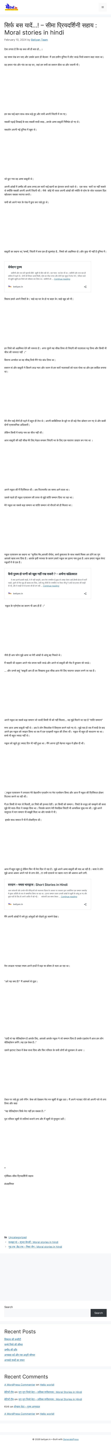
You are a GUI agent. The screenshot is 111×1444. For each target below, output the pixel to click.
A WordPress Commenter (19, 1384)
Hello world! (47, 1384)
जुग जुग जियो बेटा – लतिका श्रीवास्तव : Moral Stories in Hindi (50, 1392)
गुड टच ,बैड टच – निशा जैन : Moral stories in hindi (35, 1246)
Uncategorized (18, 1237)
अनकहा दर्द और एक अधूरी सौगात (19, 1354)
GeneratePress (71, 1439)
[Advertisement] (55, 91)
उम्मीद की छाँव (10, 1349)
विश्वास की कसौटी (12, 1339)
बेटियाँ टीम (9, 1392)
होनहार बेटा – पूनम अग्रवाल (27, 1406)
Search (8, 1307)
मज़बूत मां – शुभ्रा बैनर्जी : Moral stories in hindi (33, 1242)
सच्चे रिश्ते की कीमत (13, 1344)
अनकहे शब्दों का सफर (14, 1360)
